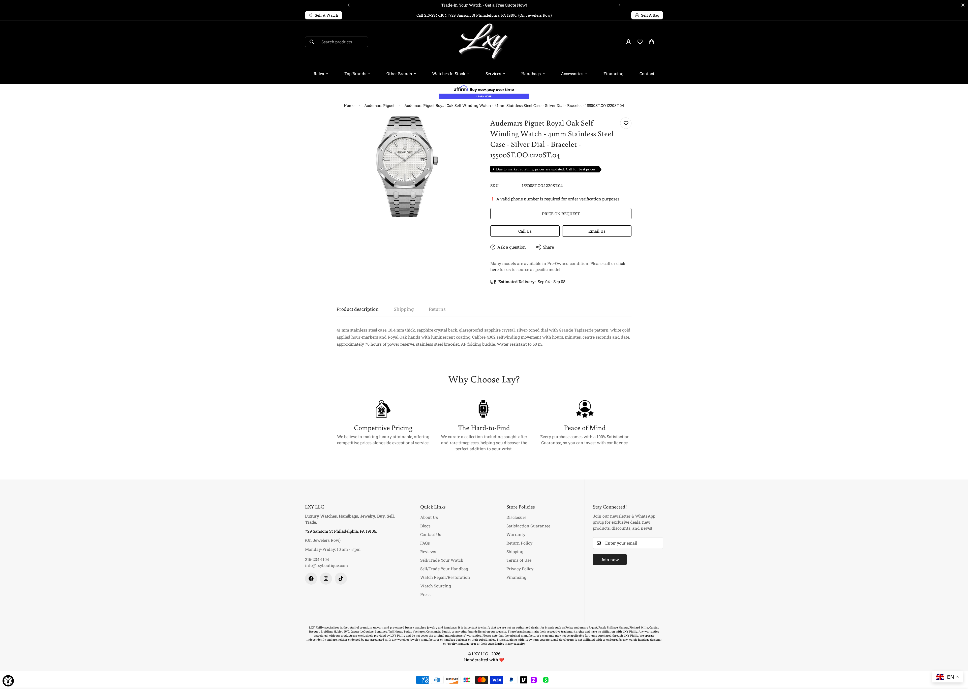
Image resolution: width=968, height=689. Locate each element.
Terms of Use (518, 560)
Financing (613, 73)
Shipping (514, 551)
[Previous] (348, 5)
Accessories (572, 73)
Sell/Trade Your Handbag (444, 568)
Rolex (319, 73)
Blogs (425, 525)
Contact (647, 73)
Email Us (597, 231)
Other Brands (399, 73)
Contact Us (430, 534)
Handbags (531, 73)
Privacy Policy (519, 568)
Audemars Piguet (379, 105)
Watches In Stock (448, 73)
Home (349, 105)
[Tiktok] (341, 579)
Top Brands (355, 73)
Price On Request (561, 213)
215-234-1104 (317, 559)
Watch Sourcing (435, 585)
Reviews (428, 551)
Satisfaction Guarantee (528, 525)
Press (425, 594)
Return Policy (519, 543)
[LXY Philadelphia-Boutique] (484, 42)
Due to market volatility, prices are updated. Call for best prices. (546, 169)
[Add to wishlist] (625, 123)
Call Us (525, 231)
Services (493, 73)
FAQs (425, 543)
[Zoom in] (467, 127)
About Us (429, 517)
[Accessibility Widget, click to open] (8, 680)
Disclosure (516, 517)
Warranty (515, 534)
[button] (651, 42)
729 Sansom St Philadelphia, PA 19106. (341, 531)
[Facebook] (311, 579)
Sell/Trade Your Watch (441, 560)
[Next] (619, 5)
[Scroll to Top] (958, 661)
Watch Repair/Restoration (445, 577)
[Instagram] (326, 579)
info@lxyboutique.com (326, 565)
